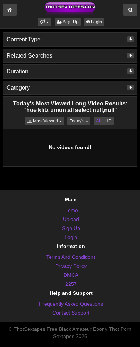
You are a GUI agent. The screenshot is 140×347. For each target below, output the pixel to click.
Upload (71, 219)
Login (96, 21)
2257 (71, 284)
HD (108, 120)
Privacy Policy (71, 266)
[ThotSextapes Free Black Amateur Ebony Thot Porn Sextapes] (70, 9)
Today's (80, 120)
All (98, 120)
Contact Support (70, 313)
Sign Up (70, 21)
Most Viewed (48, 120)
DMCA (71, 275)
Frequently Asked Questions (71, 304)
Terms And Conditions (71, 257)
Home (71, 210)
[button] (44, 22)
